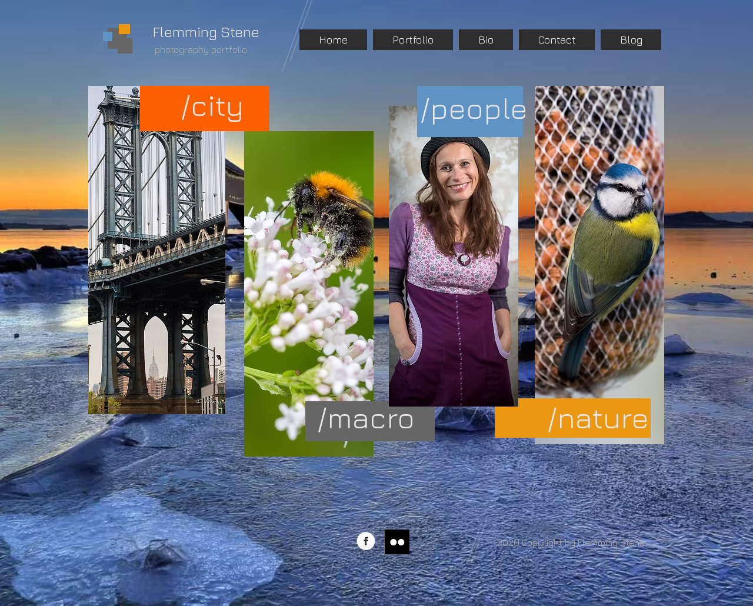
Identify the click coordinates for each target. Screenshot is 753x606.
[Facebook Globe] (366, 542)
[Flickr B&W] (397, 542)
